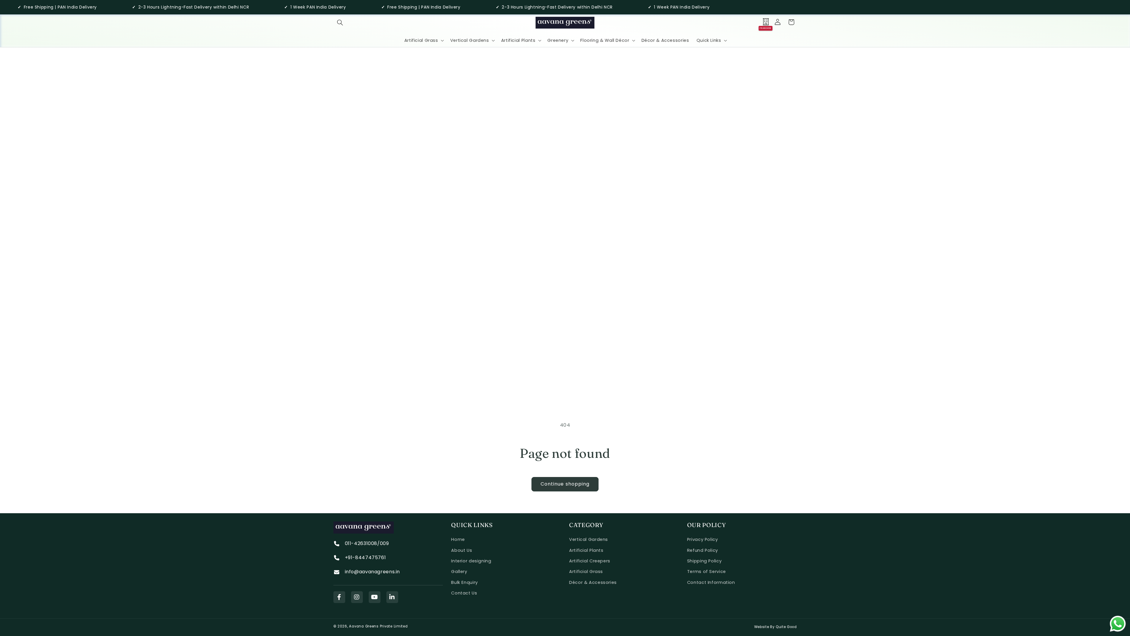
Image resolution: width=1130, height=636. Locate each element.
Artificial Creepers (589, 561)
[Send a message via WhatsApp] (1118, 624)
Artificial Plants (586, 550)
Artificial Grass (586, 571)
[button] (340, 22)
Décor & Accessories (593, 582)
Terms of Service (706, 571)
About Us (461, 550)
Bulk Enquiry (464, 582)
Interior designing (471, 561)
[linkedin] (392, 597)
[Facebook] (339, 597)
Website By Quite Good (775, 627)
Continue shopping (565, 484)
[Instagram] (357, 597)
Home (458, 539)
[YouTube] (374, 597)
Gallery (459, 571)
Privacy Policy (702, 539)
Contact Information (711, 582)
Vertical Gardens (588, 539)
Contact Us (464, 593)
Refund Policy (702, 550)
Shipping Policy (704, 561)
